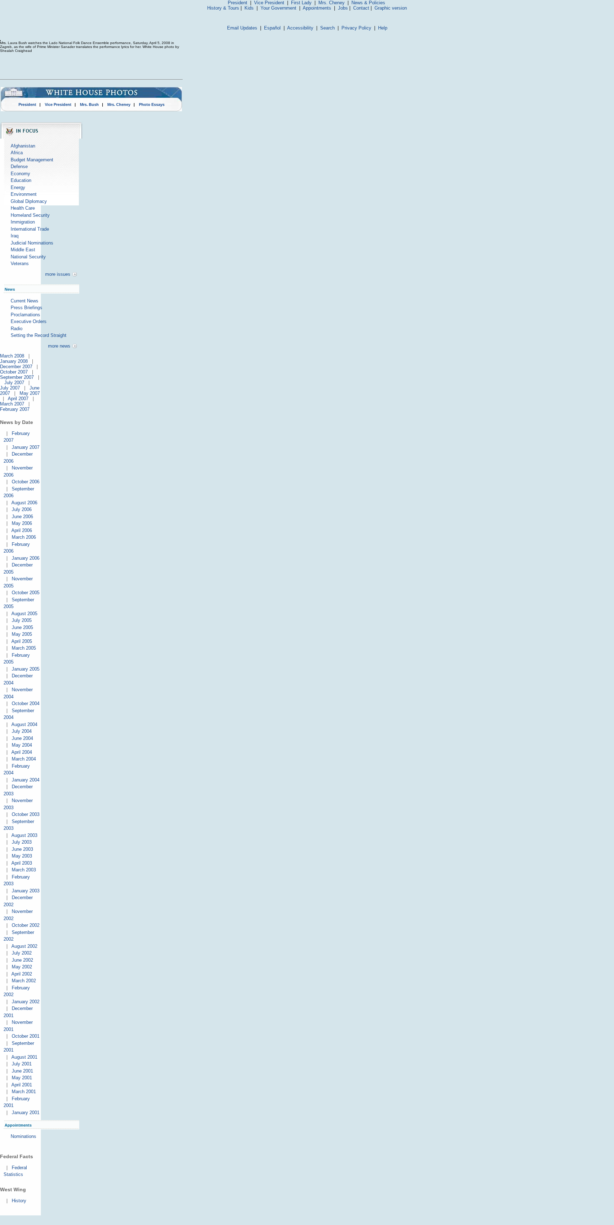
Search (327, 28)
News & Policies (368, 2)
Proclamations (25, 314)
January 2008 (14, 361)
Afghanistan (23, 146)
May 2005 (22, 634)
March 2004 (24, 759)
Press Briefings (26, 307)
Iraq (14, 235)
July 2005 (22, 620)
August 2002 (24, 946)
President (237, 2)
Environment (24, 194)
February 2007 (14, 409)
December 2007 (16, 366)
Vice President (269, 2)
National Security (28, 256)
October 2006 (25, 481)
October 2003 (25, 814)
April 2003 (21, 863)
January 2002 (25, 1001)
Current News (24, 300)
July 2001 (22, 1063)
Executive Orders (29, 321)
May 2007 (30, 393)
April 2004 (21, 752)
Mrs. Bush (89, 104)
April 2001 (21, 1084)
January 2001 (25, 1112)
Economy (20, 173)
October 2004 (25, 703)
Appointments (317, 8)
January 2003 (25, 890)
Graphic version (391, 8)
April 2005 (21, 641)
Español (272, 28)
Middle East (23, 249)
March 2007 (12, 404)
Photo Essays (152, 104)
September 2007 (17, 377)
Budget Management (32, 159)
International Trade (30, 229)
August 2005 (24, 613)
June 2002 (22, 960)
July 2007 (14, 382)
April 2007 (18, 398)
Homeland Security (30, 215)
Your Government (278, 8)
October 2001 (25, 1036)
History (19, 1200)
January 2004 (25, 780)
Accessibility (300, 28)
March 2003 (24, 869)
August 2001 (24, 1057)
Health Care (23, 208)
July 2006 (22, 509)
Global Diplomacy (29, 201)
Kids (249, 8)
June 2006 (22, 516)
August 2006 (24, 502)
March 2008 (12, 356)
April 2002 (21, 974)
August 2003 (24, 835)
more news (59, 346)
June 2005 (22, 627)
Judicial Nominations (32, 243)
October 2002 (25, 925)
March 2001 (24, 1091)
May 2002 (22, 966)
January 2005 (25, 669)
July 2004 (22, 731)
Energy (18, 187)
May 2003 (22, 856)
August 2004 (24, 724)
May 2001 (22, 1077)
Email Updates (242, 28)
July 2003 (22, 842)
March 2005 (24, 648)
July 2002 (22, 953)
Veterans (20, 263)
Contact (361, 8)
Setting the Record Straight (38, 335)
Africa (17, 152)
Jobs (343, 8)
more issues (57, 274)
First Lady (301, 2)
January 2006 (25, 558)
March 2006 (24, 537)
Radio (16, 328)
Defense (19, 166)
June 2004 (22, 738)
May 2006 (22, 523)
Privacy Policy (356, 28)
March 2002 (24, 980)
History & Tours (223, 8)
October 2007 (14, 372)
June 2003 (22, 849)
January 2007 (25, 447)
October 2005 (25, 592)
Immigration (23, 222)
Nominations (23, 1136)
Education (21, 180)
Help (382, 28)
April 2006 (21, 530)
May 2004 (22, 745)
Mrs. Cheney (331, 2)
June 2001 (22, 1071)
